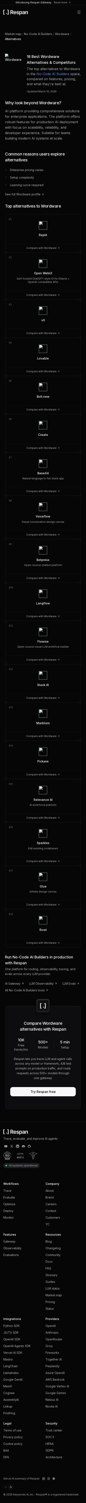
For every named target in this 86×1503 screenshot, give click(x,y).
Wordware (62, 34)
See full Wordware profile (22, 194)
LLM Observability (41, 983)
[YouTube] (5, 1146)
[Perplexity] (48, 1478)
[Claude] (53, 1478)
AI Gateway (12, 983)
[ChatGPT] (43, 1478)
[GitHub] (29, 1146)
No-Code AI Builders (38, 34)
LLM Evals (69, 983)
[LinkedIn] (17, 1146)
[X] (11, 1146)
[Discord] (23, 1146)
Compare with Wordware (41, 248)
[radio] (5, 1487)
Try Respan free (43, 1092)
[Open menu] (79, 12)
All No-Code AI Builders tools (25, 990)
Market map (13, 34)
